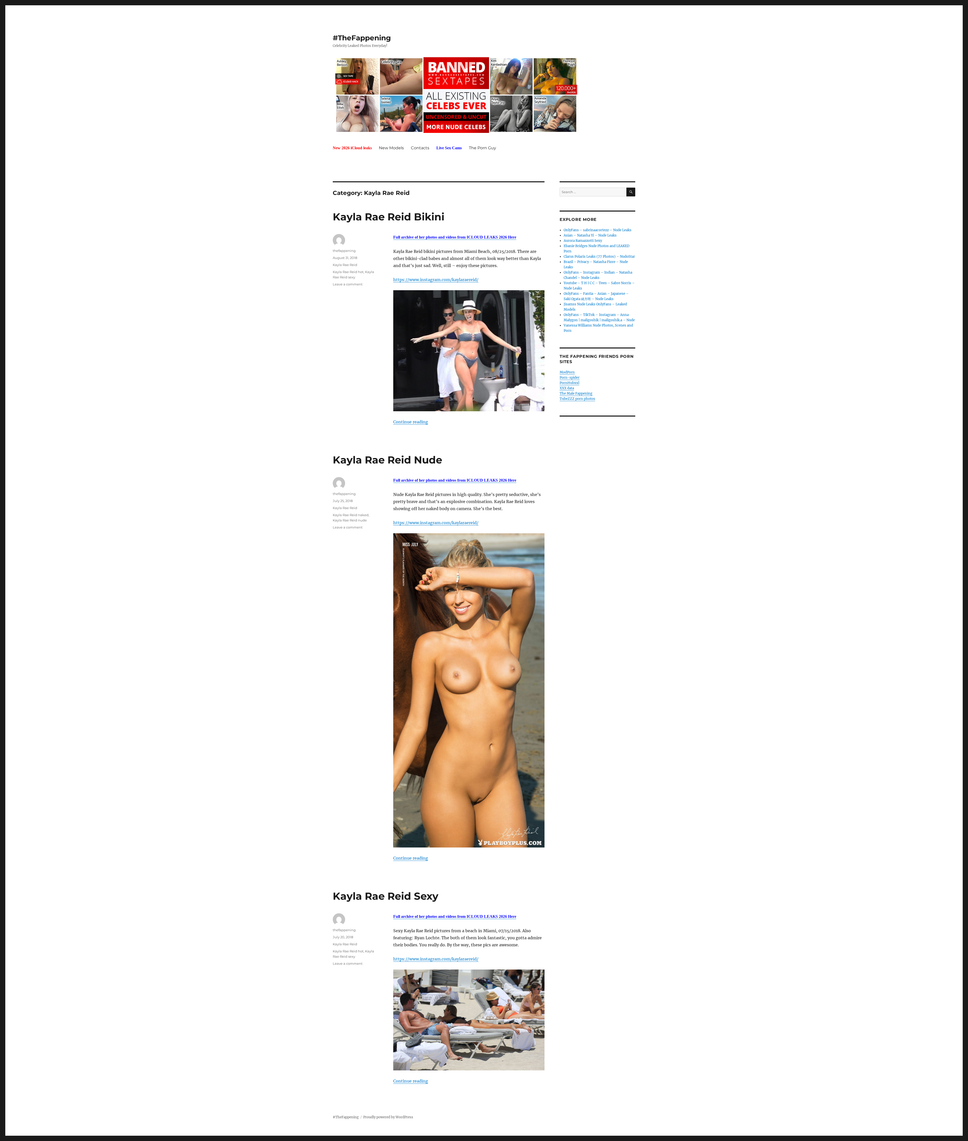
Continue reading (410, 421)
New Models (391, 147)
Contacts (420, 147)
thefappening (344, 251)
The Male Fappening (576, 393)
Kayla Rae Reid (345, 265)
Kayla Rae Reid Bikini (388, 217)
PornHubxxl (569, 383)
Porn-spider (570, 377)
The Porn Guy (482, 147)
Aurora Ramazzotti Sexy (583, 241)
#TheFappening (362, 38)
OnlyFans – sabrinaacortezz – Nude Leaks (597, 230)
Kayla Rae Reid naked (351, 515)
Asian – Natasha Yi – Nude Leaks (590, 235)
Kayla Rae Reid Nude (387, 460)
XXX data (567, 388)
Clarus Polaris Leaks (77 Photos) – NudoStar (599, 256)
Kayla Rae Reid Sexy (385, 896)
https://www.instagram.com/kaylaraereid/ (435, 279)
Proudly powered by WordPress (388, 1117)
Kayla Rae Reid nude (350, 520)
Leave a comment (347, 284)
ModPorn (567, 372)
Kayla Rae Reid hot (348, 272)
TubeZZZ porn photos (577, 399)
